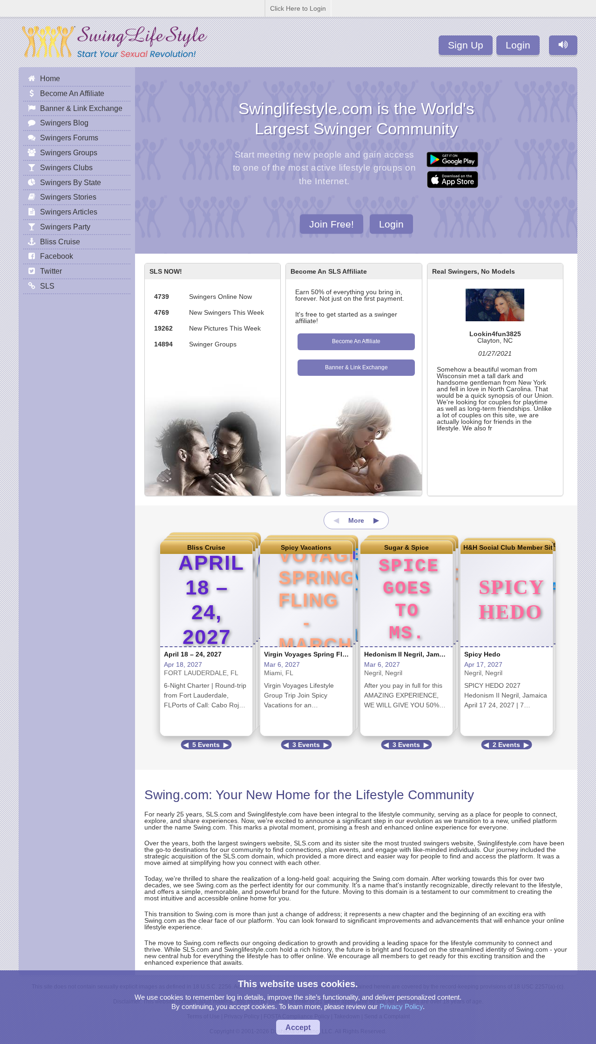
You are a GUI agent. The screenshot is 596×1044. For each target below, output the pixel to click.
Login (518, 45)
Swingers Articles (68, 211)
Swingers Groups (68, 152)
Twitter (51, 271)
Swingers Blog (64, 122)
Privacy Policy (401, 1006)
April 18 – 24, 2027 (193, 654)
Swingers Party (65, 226)
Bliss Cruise (206, 547)
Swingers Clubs (66, 167)
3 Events (306, 744)
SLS (47, 286)
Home (50, 78)
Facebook (56, 256)
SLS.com (219, 814)
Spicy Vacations (306, 547)
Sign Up (465, 45)
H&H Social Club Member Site (506, 547)
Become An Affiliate (356, 341)
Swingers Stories (68, 197)
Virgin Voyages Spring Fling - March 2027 (329, 654)
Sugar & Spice (406, 547)
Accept (298, 1027)
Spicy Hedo (482, 654)
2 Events (506, 744)
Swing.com (176, 795)
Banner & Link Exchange (356, 367)
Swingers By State (70, 182)
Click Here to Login (298, 8)
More (356, 520)
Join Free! (331, 223)
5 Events (206, 744)
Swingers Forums (69, 137)
